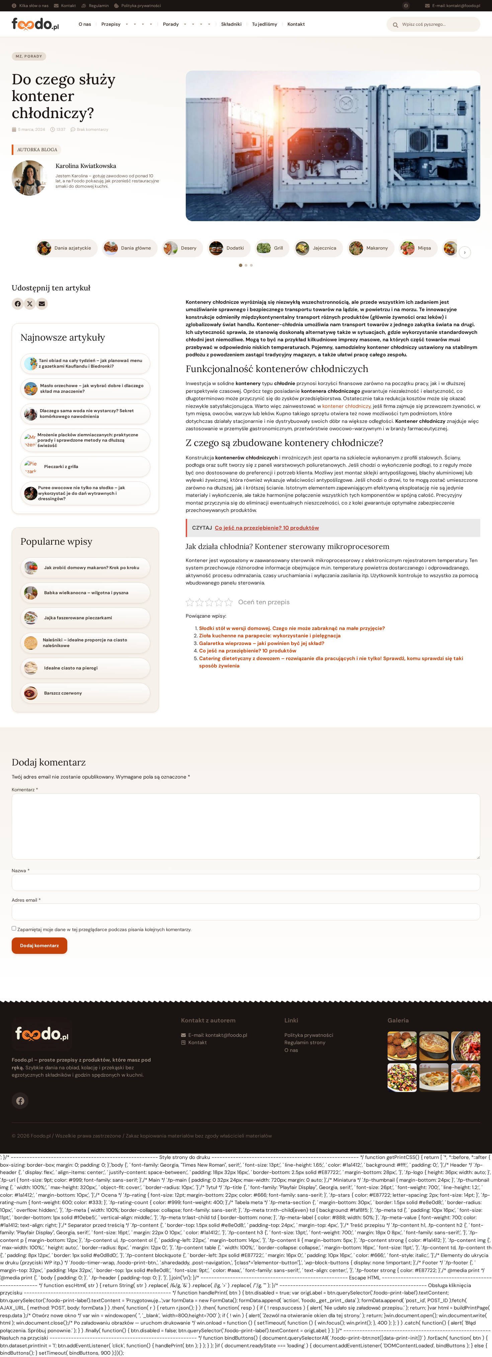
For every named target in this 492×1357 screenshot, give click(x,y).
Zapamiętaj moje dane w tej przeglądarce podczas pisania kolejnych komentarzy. (104, 929)
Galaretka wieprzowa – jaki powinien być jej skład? (261, 643)
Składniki (231, 24)
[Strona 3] (251, 265)
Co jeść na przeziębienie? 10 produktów (247, 650)
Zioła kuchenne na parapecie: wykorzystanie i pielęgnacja (270, 635)
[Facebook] (406, 6)
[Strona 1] (240, 265)
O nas (85, 24)
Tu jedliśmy (264, 24)
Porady (171, 24)
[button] (18, 304)
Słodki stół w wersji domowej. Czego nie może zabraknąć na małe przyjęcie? (292, 628)
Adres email (26, 900)
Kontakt (296, 24)
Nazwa (21, 870)
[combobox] (433, 24)
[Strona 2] (246, 265)
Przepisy (110, 24)
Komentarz (25, 789)
